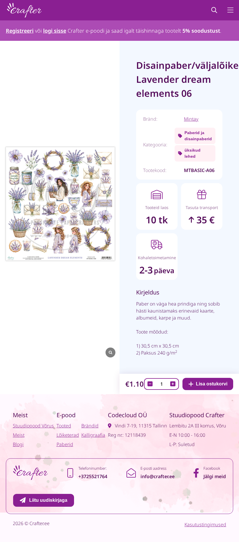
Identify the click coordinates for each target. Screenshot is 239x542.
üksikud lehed (192, 153)
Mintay (191, 119)
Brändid (90, 425)
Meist (18, 435)
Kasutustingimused (205, 524)
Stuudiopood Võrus (33, 425)
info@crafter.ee (157, 476)
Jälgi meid (214, 476)
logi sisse (54, 30)
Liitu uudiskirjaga (48, 500)
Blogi (18, 444)
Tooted (64, 425)
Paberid (65, 444)
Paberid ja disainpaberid (198, 135)
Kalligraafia (93, 435)
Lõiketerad (68, 435)
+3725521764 (92, 476)
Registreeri (20, 30)
